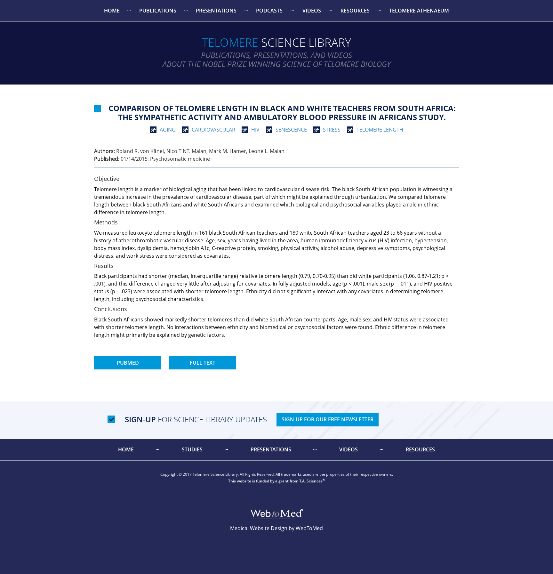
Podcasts (269, 10)
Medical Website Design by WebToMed (276, 528)
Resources (355, 10)
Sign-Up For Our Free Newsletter (327, 419)
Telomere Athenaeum (419, 10)
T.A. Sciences (311, 481)
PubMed (128, 362)
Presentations (216, 10)
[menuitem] (111, 10)
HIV (255, 129)
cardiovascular (213, 129)
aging (168, 129)
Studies (192, 449)
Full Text (202, 362)
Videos (311, 10)
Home (112, 10)
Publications (157, 10)
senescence (291, 129)
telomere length (380, 129)
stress (332, 129)
